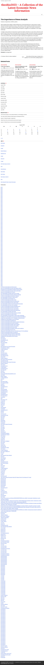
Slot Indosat (3, 458)
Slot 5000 (3, 375)
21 (25, 132)
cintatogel (3, 657)
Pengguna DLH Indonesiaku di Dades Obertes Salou (11, 289)
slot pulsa (3, 143)
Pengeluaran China (5, 447)
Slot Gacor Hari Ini (4, 176)
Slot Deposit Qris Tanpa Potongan (8, 346)
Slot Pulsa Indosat (4, 463)
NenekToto (3, 529)
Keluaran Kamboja (5, 517)
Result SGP (3, 357)
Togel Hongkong (4, 349)
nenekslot (3, 397)
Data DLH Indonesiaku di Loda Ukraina (8, 314)
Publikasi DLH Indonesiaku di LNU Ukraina (9, 336)
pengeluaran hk (4, 354)
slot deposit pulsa (4, 355)
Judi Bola (3, 344)
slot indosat (3, 338)
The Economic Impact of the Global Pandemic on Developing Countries (14, 114)
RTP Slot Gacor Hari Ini (5, 164)
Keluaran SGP (3, 512)
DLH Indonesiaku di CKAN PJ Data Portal (9, 297)
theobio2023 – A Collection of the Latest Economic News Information (22, 7)
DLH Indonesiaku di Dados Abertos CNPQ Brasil (10, 334)
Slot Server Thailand (5, 441)
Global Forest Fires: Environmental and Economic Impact (11, 120)
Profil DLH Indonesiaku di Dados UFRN (8, 300)
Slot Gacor (3, 364)
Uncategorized (8, 52)
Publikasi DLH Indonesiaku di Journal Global (10, 319)
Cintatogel (3, 581)
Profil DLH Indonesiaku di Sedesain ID (8, 320)
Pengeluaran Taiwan (5, 347)
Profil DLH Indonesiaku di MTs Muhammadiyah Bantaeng (12, 322)
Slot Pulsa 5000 (4, 342)
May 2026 (2, 90)
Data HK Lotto (4, 543)
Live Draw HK (3, 414)
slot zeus (2, 426)
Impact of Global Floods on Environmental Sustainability (11, 122)
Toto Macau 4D (25, 477)
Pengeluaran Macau (5, 433)
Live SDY (2, 379)
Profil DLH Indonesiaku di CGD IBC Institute (9, 323)
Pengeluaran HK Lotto (5, 548)
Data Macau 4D (4, 487)
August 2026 (3, 85)
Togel (2, 161)
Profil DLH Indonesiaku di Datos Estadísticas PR (10, 306)
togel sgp (3, 403)
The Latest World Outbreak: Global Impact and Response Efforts (12, 116)
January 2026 (3, 98)
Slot (1, 166)
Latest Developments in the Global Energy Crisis (21, 67)
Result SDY (3, 341)
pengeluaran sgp (4, 360)
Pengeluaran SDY (4, 461)
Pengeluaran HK (4, 368)
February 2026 (3, 96)
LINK (2, 187)
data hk (2, 388)
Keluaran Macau (4, 363)
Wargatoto (3, 609)
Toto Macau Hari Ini (5, 533)
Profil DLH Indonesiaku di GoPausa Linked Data (10, 333)
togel (2, 156)
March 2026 (3, 94)
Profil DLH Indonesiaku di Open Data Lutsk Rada (10, 290)
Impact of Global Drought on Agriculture (8, 118)
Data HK (2, 158)
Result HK (3, 402)
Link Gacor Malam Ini (5, 451)
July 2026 (2, 87)
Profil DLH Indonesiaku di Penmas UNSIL (9, 327)
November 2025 (4, 102)
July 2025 (2, 109)
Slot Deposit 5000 (4, 382)
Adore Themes (10, 663)
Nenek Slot (3, 421)
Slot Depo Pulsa (4, 381)
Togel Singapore (4, 468)
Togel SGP (3, 401)
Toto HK (2, 522)
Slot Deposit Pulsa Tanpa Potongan (8, 182)
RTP (1, 380)
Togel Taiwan (3, 521)
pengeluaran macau (5, 434)
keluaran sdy (3, 596)
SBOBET (2, 411)
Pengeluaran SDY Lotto (5, 654)
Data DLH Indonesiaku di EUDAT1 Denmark (9, 307)
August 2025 (3, 107)
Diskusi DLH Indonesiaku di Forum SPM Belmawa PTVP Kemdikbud (14, 331)
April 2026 (2, 92)
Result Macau (3, 151)
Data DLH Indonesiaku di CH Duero (8, 292)
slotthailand (3, 393)
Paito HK (2, 371)
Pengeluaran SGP (4, 525)
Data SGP (3, 337)
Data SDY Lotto (4, 607)
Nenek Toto (3, 537)
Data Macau (3, 169)
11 (7, 131)
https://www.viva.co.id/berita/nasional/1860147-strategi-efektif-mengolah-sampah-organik (20, 505)
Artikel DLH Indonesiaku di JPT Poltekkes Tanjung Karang (12, 318)
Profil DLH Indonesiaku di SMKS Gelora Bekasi (10, 324)
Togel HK (3, 345)
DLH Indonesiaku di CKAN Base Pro (8, 298)
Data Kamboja (4, 389)
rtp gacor (3, 438)
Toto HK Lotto (4, 546)
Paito (2, 464)
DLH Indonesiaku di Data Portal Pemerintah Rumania (12, 303)
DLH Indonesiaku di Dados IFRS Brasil (8, 311)
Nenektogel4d (4, 556)
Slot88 (2, 603)
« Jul (2, 138)
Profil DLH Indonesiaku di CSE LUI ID (8, 329)
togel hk (2, 384)
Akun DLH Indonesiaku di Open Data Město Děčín (11, 288)
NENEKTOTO (3, 535)
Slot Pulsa (3, 171)
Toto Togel (3, 528)
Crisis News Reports (5, 66)
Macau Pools (19, 477)
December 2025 (4, 100)
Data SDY (3, 430)
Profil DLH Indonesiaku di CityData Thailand (10, 296)
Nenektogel (3, 432)
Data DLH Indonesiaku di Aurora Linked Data (10, 301)
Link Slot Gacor (4, 353)
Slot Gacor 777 (4, 399)
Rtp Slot (2, 452)
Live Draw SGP (4, 476)
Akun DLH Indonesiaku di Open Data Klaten (10, 309)
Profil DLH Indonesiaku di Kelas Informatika (10, 325)
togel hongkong (4, 358)
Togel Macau (3, 367)
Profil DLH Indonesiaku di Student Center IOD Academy (12, 328)
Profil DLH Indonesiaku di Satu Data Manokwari (10, 310)
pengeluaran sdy (4, 340)
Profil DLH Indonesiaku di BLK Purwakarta (9, 332)
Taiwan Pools (3, 518)
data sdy (2, 417)
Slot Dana (3, 442)
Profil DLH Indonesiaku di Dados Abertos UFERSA (11, 312)
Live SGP (2, 351)
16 (37, 131)
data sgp (3, 385)
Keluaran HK (3, 478)
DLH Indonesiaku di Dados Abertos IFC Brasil (10, 293)
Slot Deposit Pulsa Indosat (6, 455)
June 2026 (3, 88)
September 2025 (4, 106)
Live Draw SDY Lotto (5, 542)
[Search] (42, 14)
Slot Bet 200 (3, 446)
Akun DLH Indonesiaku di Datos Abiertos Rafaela (11, 294)
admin (16, 21)
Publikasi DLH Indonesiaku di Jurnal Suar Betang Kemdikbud (13, 316)
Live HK (2, 412)
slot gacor (3, 416)
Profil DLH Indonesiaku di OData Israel (8, 287)
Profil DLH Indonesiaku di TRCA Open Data (9, 302)
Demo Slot (3, 601)
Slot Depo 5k (3, 369)
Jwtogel (2, 575)
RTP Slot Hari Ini (4, 395)
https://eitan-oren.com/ (6, 653)
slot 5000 (3, 428)
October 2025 (3, 104)
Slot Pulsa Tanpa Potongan (6, 359)
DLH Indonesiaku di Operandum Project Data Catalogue (12, 315)
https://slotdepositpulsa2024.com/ (8, 373)
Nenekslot (3, 420)
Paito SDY (3, 472)
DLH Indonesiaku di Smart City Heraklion (9, 305)
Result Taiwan (4, 376)
